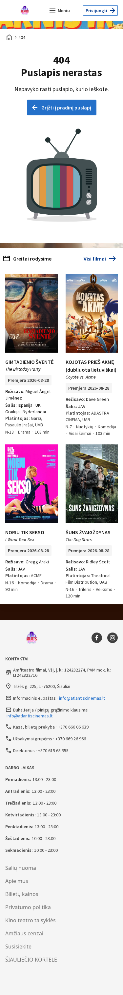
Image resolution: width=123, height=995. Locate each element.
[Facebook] (97, 638)
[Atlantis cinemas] (26, 10)
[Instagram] (112, 638)
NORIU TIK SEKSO (24, 532)
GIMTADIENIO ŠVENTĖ (29, 362)
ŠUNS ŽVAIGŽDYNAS (88, 532)
